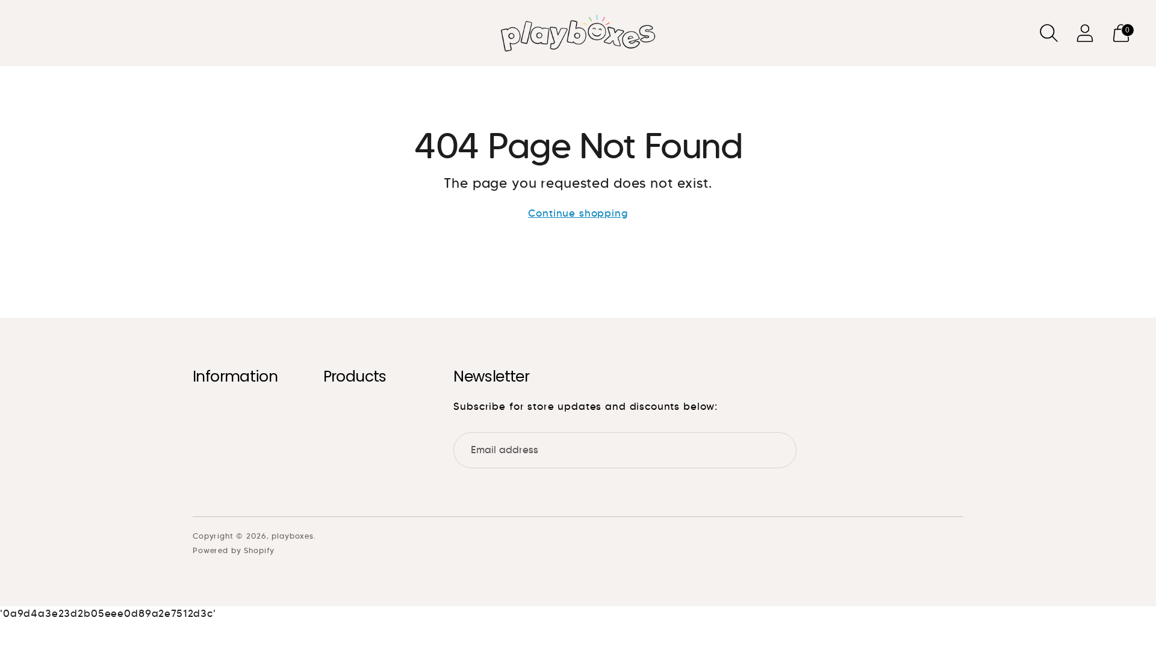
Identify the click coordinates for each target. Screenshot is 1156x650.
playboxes (293, 536)
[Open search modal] (1049, 33)
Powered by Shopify (234, 550)
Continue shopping (577, 213)
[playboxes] (578, 33)
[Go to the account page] (1085, 33)
